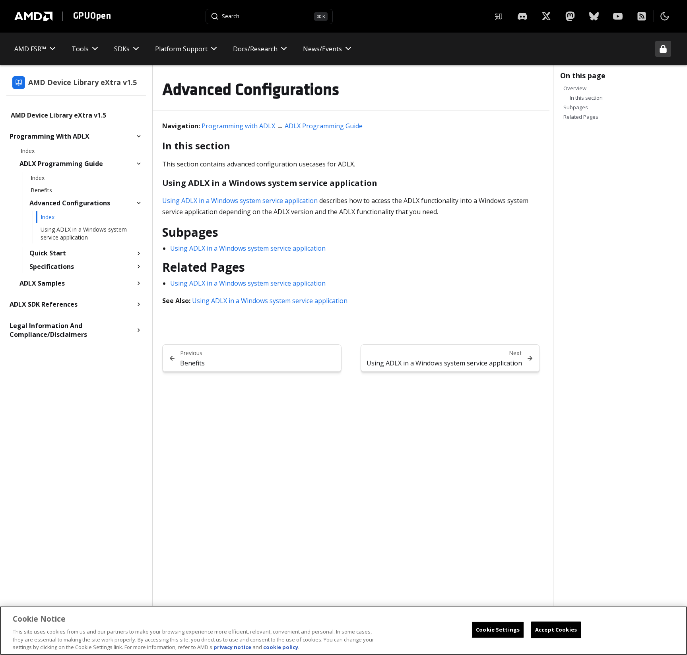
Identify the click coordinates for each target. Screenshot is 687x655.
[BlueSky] (594, 16)
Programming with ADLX (238, 126)
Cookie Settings (498, 629)
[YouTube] (618, 16)
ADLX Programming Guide (324, 126)
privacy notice (232, 646)
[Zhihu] (499, 16)
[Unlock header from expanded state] (663, 49)
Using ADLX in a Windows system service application (240, 200)
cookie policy (280, 646)
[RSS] (642, 16)
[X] (522, 16)
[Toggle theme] (665, 16)
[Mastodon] (570, 16)
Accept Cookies (556, 629)
